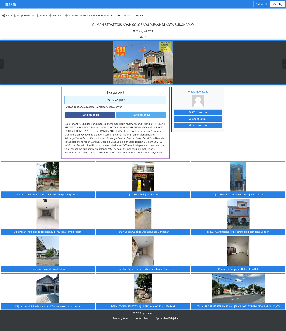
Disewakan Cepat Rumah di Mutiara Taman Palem (143, 269)
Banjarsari (101, 106)
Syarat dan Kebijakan (167, 318)
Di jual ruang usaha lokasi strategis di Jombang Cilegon (238, 231)
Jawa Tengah (75, 106)
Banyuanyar (115, 106)
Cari (276, 4)
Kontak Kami (142, 318)
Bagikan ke (88, 115)
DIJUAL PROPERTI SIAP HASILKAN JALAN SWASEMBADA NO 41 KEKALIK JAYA (238, 306)
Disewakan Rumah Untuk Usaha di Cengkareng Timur (47, 194)
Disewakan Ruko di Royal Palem (48, 269)
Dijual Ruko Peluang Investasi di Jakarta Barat (238, 194)
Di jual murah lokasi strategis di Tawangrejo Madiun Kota (47, 306)
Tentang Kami (120, 318)
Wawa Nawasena (198, 91)
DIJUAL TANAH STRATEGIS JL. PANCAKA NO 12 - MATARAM (143, 306)
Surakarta (89, 106)
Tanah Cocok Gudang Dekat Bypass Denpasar (143, 231)
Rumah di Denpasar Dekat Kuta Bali (238, 269)
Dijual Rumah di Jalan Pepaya (143, 194)
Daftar (259, 4)
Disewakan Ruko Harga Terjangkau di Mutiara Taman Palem (47, 231)
